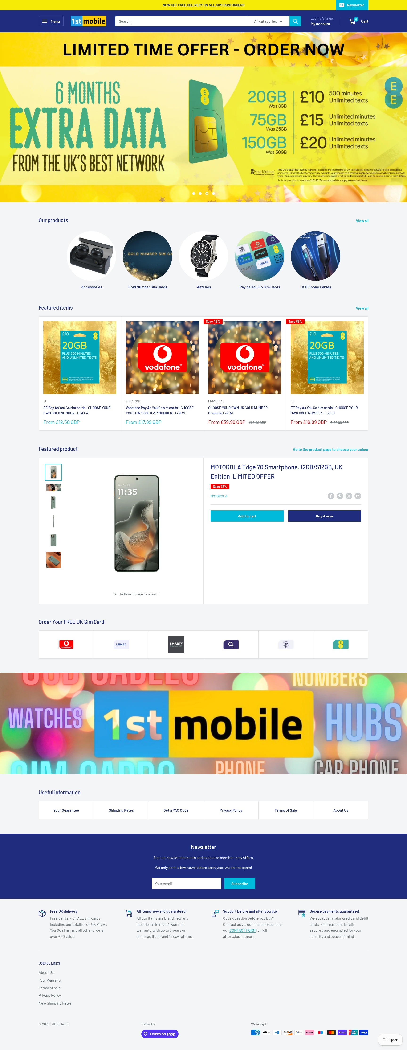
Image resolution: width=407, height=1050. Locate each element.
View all (362, 220)
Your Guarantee (66, 810)
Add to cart (247, 516)
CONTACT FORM (242, 930)
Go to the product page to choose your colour (331, 449)
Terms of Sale (286, 810)
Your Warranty (50, 980)
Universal (216, 401)
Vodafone (133, 401)
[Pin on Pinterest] (340, 495)
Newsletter (355, 5)
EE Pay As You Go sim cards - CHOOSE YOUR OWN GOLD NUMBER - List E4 (76, 410)
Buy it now (324, 516)
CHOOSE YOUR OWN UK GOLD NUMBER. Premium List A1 (238, 410)
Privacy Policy (231, 810)
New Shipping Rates (55, 1003)
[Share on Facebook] (331, 495)
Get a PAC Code (176, 810)
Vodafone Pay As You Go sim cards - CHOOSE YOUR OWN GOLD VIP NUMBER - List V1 (160, 410)
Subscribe (239, 883)
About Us (340, 810)
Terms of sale (50, 987)
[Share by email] (357, 495)
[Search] (295, 21)
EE (45, 401)
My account (320, 23)
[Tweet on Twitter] (349, 495)
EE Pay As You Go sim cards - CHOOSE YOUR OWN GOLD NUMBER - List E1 (324, 410)
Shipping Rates (121, 810)
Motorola (219, 496)
